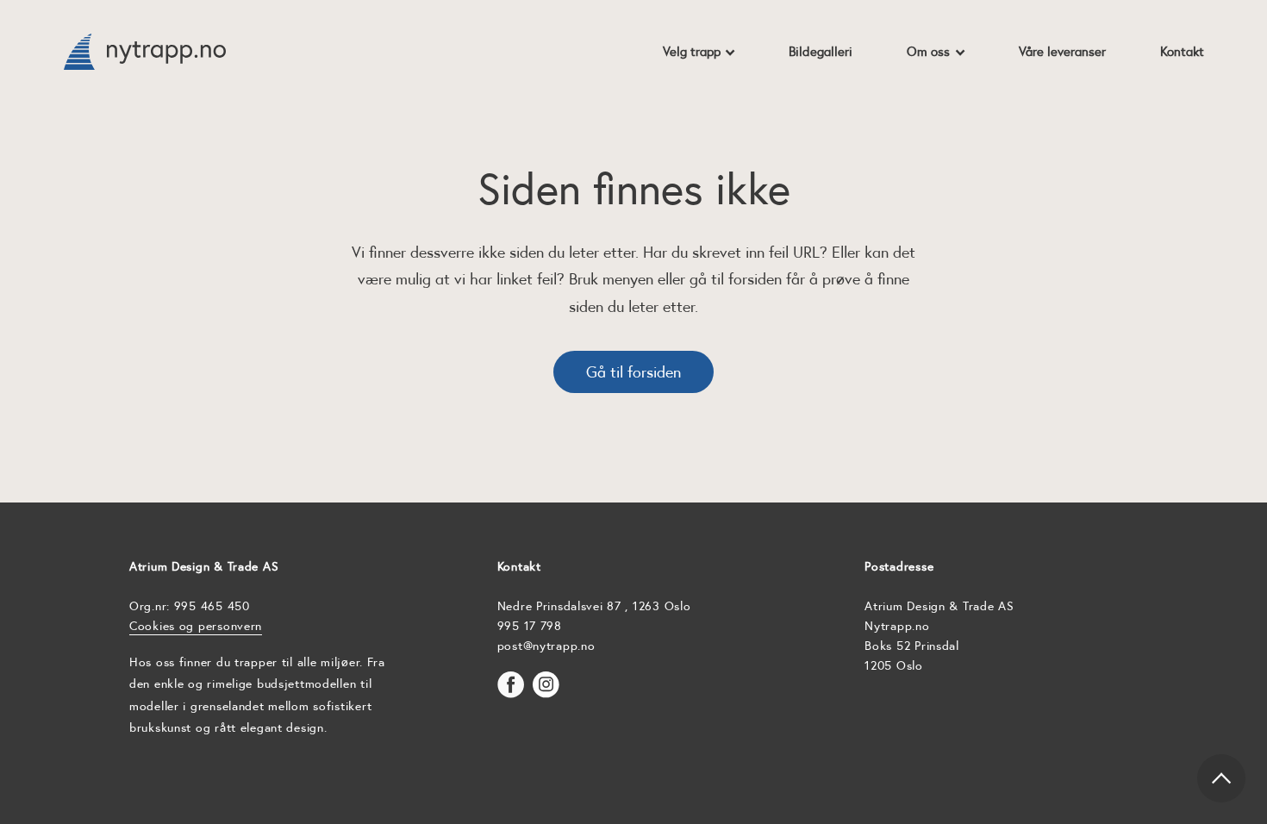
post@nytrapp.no (546, 645)
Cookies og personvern (195, 626)
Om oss (928, 51)
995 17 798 (529, 626)
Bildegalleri (820, 51)
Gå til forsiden (633, 372)
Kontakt (1182, 51)
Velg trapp (692, 51)
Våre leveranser (1062, 51)
